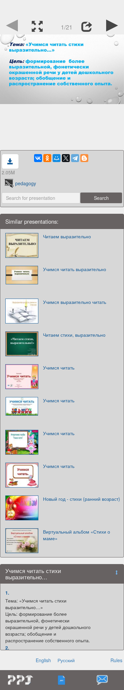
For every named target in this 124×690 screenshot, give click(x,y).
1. (7, 592)
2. (7, 647)
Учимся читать (58, 367)
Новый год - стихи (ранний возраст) (81, 498)
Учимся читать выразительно (74, 269)
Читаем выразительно (67, 236)
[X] (66, 158)
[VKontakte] (38, 158)
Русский (66, 660)
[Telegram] (75, 158)
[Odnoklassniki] (47, 158)
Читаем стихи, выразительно (74, 334)
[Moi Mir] (57, 158)
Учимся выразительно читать (74, 302)
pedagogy (25, 183)
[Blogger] (84, 158)
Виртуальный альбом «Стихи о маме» (76, 535)
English (43, 660)
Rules (116, 660)
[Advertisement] (62, 8)
